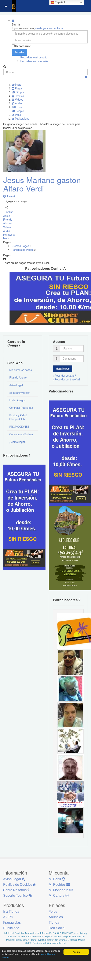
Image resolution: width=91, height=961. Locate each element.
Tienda (54, 922)
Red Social (57, 927)
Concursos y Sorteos (21, 434)
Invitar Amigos (17, 400)
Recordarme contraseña (34, 61)
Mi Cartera (57, 895)
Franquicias (12, 922)
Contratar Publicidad (21, 408)
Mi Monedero (59, 889)
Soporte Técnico (16, 895)
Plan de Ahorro (18, 377)
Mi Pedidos (57, 884)
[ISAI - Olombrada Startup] (70, 453)
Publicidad (11, 927)
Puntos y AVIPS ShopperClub (18, 417)
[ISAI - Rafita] (70, 715)
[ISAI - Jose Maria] (70, 741)
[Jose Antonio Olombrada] (24, 517)
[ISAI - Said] (70, 767)
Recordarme (23, 46)
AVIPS (8, 916)
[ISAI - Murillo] (70, 820)
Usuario (11, 196)
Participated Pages (23, 250)
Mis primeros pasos (20, 370)
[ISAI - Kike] (70, 662)
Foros (53, 911)
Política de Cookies (18, 884)
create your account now (49, 28)
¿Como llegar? (17, 442)
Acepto (76, 951)
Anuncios (56, 916)
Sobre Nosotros (15, 889)
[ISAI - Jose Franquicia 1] (70, 794)
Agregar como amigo (16, 201)
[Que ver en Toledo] (70, 548)
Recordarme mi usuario (33, 57)
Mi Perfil (55, 878)
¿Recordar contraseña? (66, 379)
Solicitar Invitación (19, 393)
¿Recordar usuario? (64, 375)
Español (59, 2)
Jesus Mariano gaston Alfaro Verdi (42, 184)
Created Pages (21, 246)
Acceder (19, 52)
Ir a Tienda (11, 911)
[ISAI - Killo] (70, 688)
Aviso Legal (16, 385)
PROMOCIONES (19, 427)
